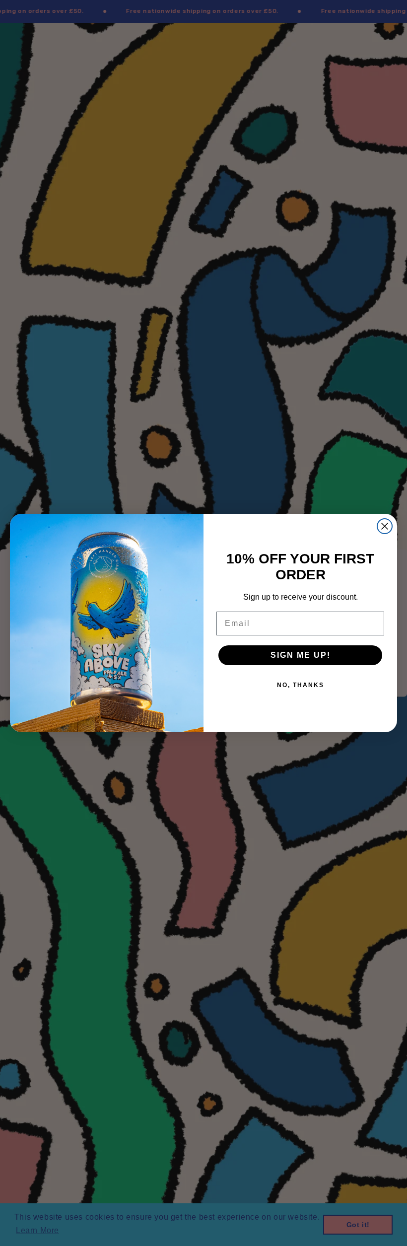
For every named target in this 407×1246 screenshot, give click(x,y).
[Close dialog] (384, 526)
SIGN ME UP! (301, 655)
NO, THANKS (300, 685)
